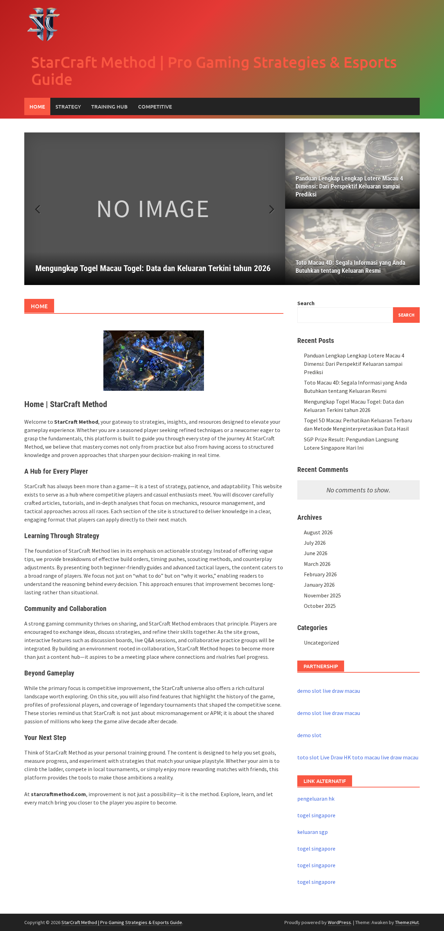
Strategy (68, 106)
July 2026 (315, 542)
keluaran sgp (312, 831)
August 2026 (318, 532)
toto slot (308, 757)
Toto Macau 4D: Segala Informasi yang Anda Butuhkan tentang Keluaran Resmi (350, 266)
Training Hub (109, 106)
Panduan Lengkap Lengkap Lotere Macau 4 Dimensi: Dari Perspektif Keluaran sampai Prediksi (349, 186)
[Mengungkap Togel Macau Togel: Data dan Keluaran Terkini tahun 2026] (154, 208)
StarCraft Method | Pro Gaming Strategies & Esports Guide (214, 70)
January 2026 (319, 584)
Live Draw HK (335, 757)
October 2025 (320, 605)
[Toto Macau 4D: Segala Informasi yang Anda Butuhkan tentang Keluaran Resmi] (352, 247)
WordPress (339, 922)
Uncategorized (321, 642)
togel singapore (316, 815)
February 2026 (320, 574)
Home (37, 106)
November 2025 (322, 595)
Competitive (155, 106)
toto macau (366, 757)
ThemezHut (407, 922)
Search (306, 303)
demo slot (309, 690)
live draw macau (341, 690)
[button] (268, 209)
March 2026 (317, 563)
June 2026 (315, 553)
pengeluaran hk (315, 798)
